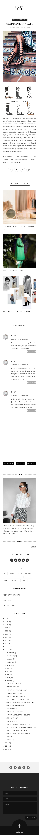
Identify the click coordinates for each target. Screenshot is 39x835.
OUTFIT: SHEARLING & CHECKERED (18, 734)
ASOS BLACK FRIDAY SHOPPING (17, 312)
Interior (18, 577)
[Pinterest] (27, 560)
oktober (9, 659)
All (13, 20)
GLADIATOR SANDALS (14, 693)
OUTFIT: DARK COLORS (14, 712)
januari (9, 740)
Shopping (15, 580)
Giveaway (28, 573)
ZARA (34, 157)
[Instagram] (19, 560)
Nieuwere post (8, 463)
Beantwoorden (31, 351)
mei (8, 674)
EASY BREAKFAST (12, 709)
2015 (7, 650)
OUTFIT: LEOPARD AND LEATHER (18, 724)
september (10, 662)
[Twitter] (15, 560)
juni (8, 671)
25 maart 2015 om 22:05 (19, 364)
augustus (10, 665)
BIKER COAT (7, 600)
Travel (24, 580)
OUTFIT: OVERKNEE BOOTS (15, 706)
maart (9, 681)
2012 (7, 749)
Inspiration (22, 20)
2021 (7, 631)
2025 (7, 618)
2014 (7, 743)
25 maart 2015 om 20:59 (19, 339)
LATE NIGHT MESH (9, 605)
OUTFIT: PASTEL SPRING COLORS (18, 715)
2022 (7, 628)
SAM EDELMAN (16, 159)
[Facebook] (11, 560)
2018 (7, 640)
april (8, 678)
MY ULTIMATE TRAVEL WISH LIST (18, 699)
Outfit (6, 580)
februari (9, 737)
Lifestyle (27, 577)
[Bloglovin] (23, 560)
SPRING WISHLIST (12, 687)
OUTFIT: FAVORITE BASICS (15, 696)
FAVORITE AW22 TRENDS (14, 270)
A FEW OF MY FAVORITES (11, 595)
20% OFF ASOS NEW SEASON (16, 730)
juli (8, 668)
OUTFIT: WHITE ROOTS (14, 684)
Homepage (20, 463)
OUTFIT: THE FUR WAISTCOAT (16, 690)
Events (19, 573)
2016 (7, 646)
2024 (7, 622)
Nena (13, 336)
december (10, 653)
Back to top (19, 832)
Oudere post (31, 463)
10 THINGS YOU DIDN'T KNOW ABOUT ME (21, 727)
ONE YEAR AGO (11, 721)
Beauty (12, 573)
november (10, 656)
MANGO (33, 159)
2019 (7, 637)
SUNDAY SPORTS (12, 718)
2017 (7, 643)
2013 (7, 746)
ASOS (5, 157)
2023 (7, 625)
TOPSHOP (19, 157)
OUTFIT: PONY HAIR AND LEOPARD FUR (20, 702)
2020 (7, 634)
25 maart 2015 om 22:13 (19, 395)
